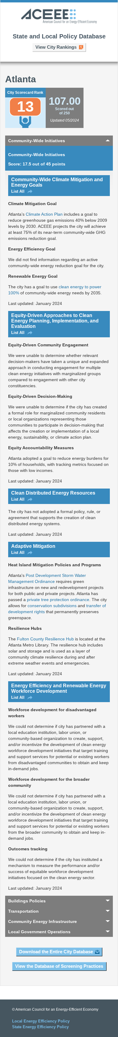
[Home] (59, 16)
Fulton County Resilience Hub (45, 638)
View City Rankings (56, 47)
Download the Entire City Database (56, 951)
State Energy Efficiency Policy (40, 1027)
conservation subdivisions (52, 605)
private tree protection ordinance (58, 599)
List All (18, 191)
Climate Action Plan (44, 214)
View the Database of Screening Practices (59, 966)
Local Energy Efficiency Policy (41, 1021)
